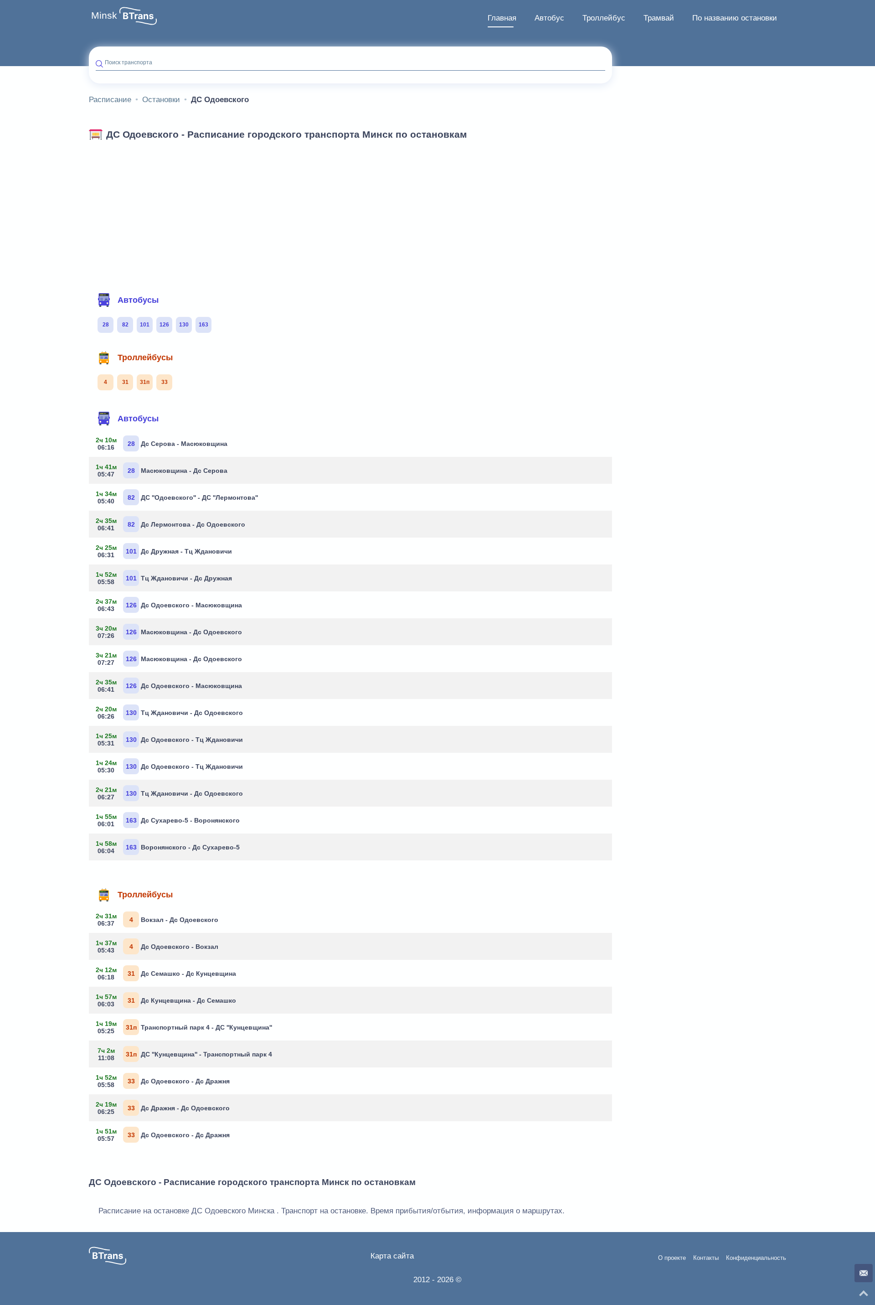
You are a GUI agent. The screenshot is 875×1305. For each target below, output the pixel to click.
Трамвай (658, 18)
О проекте (672, 1258)
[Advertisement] (350, 213)
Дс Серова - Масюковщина (161, 443)
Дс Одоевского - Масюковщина (169, 605)
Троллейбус (603, 18)
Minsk (104, 15)
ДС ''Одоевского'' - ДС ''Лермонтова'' (177, 497)
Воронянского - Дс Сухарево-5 (168, 847)
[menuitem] (502, 18)
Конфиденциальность (756, 1258)
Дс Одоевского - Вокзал (157, 946)
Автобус (549, 18)
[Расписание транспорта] (138, 16)
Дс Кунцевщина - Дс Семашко (166, 1000)
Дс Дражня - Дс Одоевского (163, 1108)
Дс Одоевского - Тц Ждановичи (169, 739)
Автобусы (138, 300)
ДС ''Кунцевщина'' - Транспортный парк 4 (185, 1054)
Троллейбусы (145, 357)
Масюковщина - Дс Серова (161, 470)
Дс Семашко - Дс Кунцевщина (166, 973)
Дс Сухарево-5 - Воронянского (168, 820)
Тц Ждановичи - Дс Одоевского (169, 712)
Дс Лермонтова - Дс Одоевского (170, 524)
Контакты (706, 1258)
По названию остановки (734, 18)
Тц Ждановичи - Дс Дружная (164, 578)
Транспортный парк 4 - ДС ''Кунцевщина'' (184, 1027)
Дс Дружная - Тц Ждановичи (164, 551)
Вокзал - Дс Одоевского (157, 919)
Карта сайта (392, 1256)
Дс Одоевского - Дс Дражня (163, 1081)
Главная (502, 18)
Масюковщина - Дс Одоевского (169, 632)
